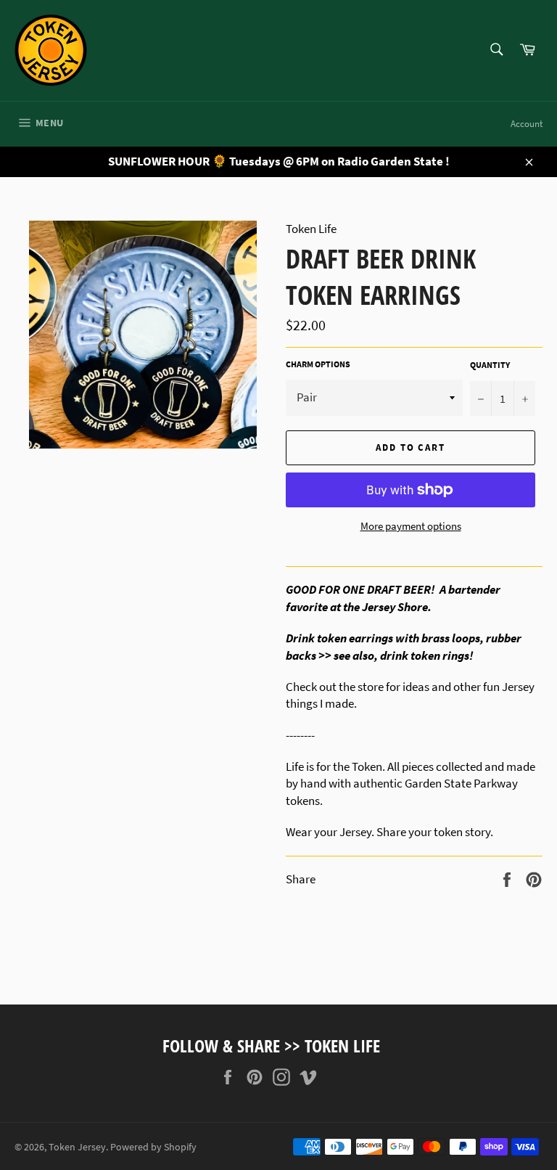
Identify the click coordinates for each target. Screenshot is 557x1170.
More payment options (410, 526)
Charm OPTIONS (318, 364)
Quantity (490, 364)
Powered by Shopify (153, 1147)
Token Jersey (77, 1147)
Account (526, 124)
